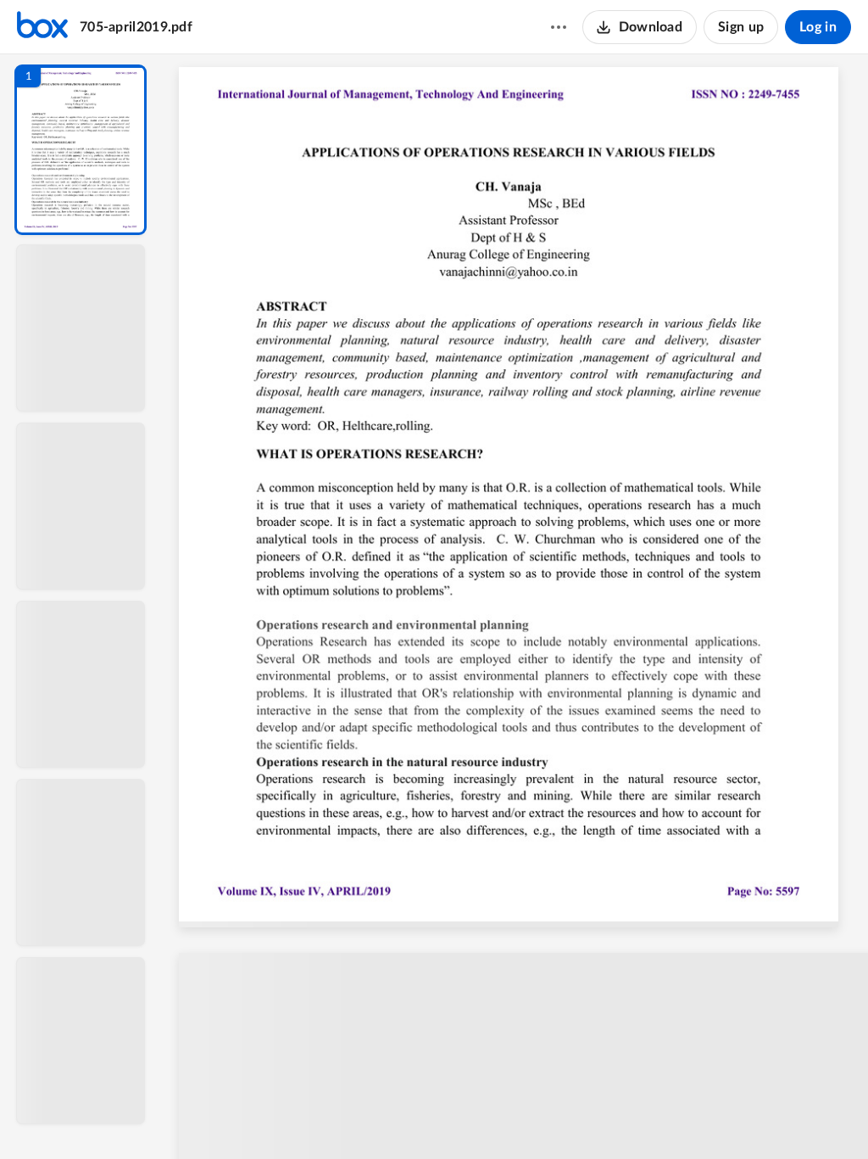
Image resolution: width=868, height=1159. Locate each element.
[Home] (42, 27)
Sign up (741, 27)
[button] (80, 149)
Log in (818, 27)
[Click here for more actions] (559, 27)
